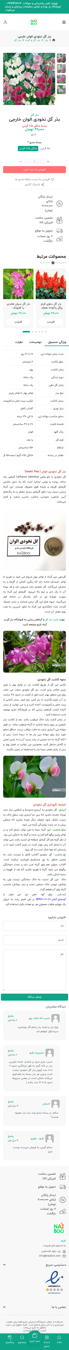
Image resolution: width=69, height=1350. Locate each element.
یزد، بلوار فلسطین (51, 1251)
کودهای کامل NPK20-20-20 (51, 899)
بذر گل (17, 40)
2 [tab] (32, 331)
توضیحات (35, 342)
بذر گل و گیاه (32, 40)
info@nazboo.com (50, 1256)
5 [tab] (42, 331)
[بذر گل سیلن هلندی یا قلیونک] (18, 284)
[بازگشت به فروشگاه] (34, 22)
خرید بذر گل (51, 619)
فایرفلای (27, 1330)
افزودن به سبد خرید (34, 169)
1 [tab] (26, 331)
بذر (46, 40)
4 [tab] (39, 331)
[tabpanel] (18, 298)
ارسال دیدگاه (35, 997)
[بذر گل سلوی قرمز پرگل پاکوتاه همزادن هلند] (51, 284)
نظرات (19, 342)
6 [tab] (46, 331)
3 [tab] (36, 331)
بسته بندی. (34, 142)
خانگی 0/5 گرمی (28, 148)
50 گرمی (45, 148)
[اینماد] (54, 1282)
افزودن (18, 322)
